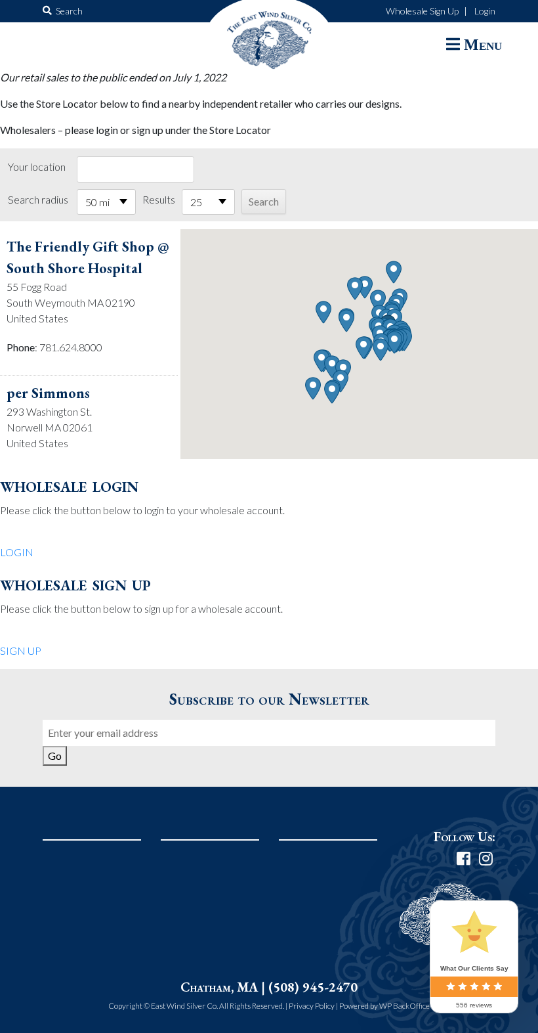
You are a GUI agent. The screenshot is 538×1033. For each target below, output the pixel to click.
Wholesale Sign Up (422, 10)
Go (55, 755)
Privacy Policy (312, 1006)
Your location (37, 166)
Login (484, 10)
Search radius (38, 199)
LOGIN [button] (16, 552)
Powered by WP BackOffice (384, 1006)
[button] (394, 342)
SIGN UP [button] (20, 650)
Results (158, 199)
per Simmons (48, 393)
